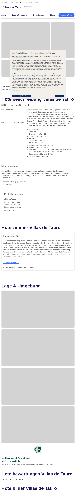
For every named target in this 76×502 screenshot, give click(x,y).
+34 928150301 (10, 210)
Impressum (15, 90)
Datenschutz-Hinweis (30, 79)
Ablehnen (16, 96)
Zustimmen (60, 96)
